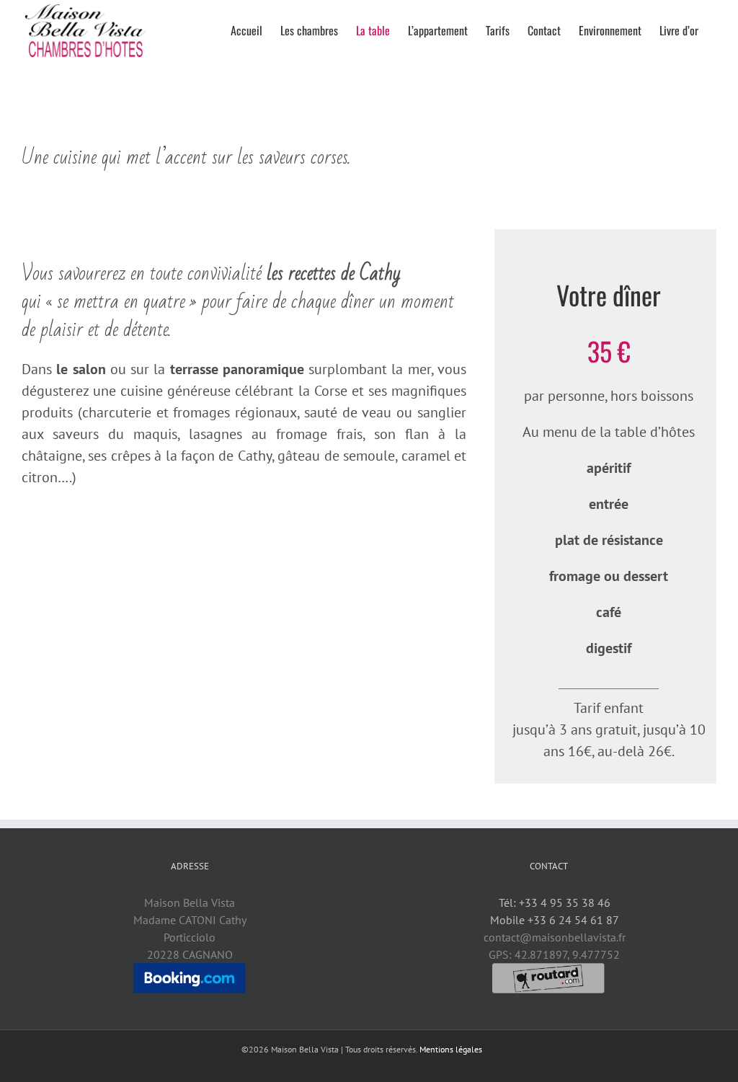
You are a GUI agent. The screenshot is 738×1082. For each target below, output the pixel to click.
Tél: (553, 902)
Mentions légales (450, 1049)
